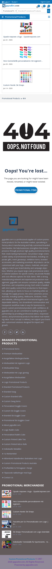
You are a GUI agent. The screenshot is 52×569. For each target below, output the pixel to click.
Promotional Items (26, 190)
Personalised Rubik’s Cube (14, 434)
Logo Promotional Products (15, 382)
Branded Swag (10, 392)
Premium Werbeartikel (13, 353)
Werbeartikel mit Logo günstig (16, 372)
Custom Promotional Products (22, 559)
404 (24, 98)
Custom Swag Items (12, 401)
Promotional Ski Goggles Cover (17, 420)
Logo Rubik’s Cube (11, 430)
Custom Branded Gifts (13, 396)
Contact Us (8, 477)
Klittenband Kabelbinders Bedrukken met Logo (23, 458)
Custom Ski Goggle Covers (15, 411)
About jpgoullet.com (12, 425)
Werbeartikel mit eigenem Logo (17, 363)
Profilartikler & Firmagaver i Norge (18, 468)
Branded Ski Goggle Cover (14, 415)
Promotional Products (11, 98)
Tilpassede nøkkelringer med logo (18, 473)
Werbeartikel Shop (11, 368)
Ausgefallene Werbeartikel (14, 377)
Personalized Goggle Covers (15, 406)
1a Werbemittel (10, 453)
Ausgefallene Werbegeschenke (16, 358)
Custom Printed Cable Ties (15, 439)
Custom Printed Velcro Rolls (15, 444)
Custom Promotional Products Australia (20, 463)
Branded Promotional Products (17, 387)
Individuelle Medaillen (12, 449)
